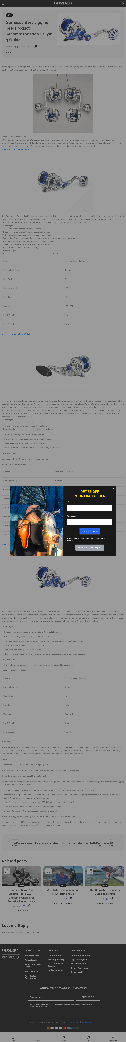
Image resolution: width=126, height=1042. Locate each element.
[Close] (113, 488)
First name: (71, 516)
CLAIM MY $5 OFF (90, 531)
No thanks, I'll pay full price (89, 548)
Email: (69, 502)
